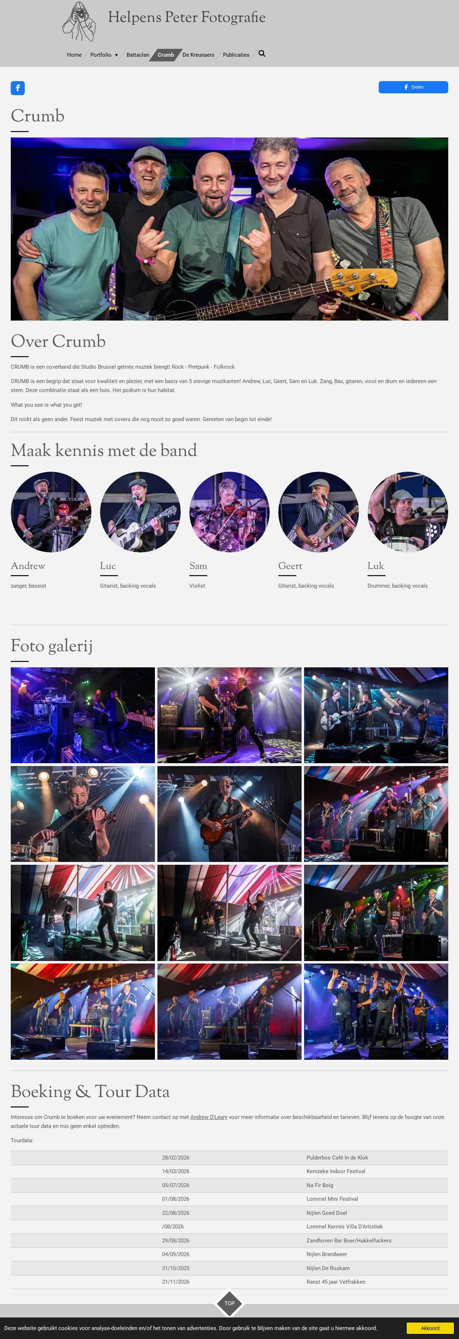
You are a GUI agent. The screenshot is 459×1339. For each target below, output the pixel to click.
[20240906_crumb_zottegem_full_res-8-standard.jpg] (229, 913)
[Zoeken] (262, 54)
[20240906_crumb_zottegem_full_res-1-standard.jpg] (83, 715)
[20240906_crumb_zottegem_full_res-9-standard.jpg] (376, 913)
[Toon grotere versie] (51, 512)
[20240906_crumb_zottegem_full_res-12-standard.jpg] (83, 1012)
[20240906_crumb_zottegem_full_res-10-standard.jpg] (229, 1012)
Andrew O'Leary (208, 1117)
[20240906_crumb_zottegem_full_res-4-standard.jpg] (83, 814)
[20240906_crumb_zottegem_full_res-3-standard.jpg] (376, 715)
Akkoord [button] (430, 1328)
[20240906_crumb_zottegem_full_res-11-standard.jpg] (376, 1012)
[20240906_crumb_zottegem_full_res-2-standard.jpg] (229, 715)
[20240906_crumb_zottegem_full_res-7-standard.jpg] (83, 913)
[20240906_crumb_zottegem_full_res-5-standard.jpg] (229, 814)
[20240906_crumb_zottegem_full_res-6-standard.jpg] (376, 814)
